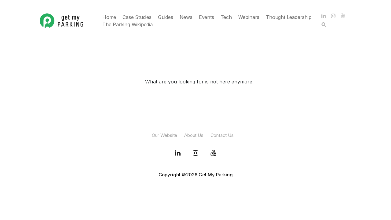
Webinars (248, 17)
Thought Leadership (288, 17)
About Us (193, 135)
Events (206, 17)
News (186, 17)
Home (109, 17)
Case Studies (137, 17)
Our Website (164, 135)
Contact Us (222, 135)
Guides (165, 17)
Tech (226, 17)
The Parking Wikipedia (127, 24)
